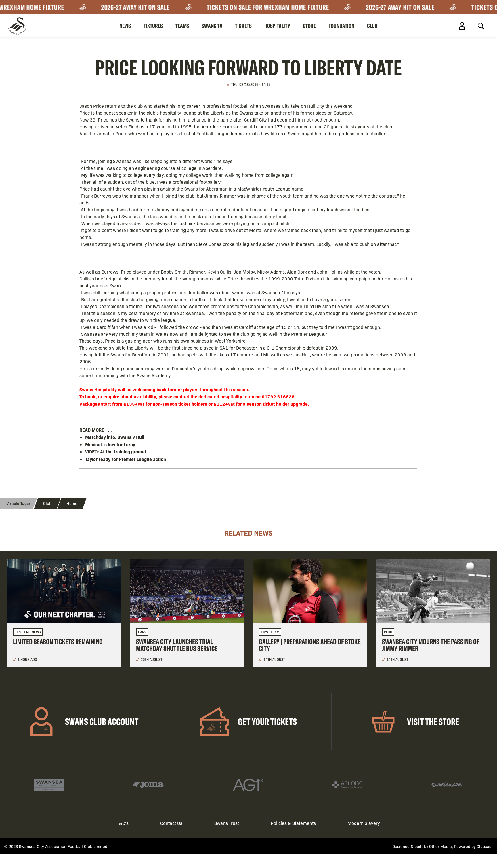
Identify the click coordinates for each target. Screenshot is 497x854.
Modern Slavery (363, 823)
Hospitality (277, 25)
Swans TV (212, 25)
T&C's (123, 823)
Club (372, 25)
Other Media (440, 846)
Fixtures (153, 25)
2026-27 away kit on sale (125, 7)
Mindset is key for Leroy (110, 444)
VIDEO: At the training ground (115, 451)
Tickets (243, 25)
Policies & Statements (293, 823)
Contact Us (171, 823)
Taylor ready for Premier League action (125, 459)
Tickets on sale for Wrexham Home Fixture (258, 7)
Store (309, 25)
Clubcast (485, 846)
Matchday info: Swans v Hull (114, 437)
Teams (182, 25)
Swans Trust (226, 823)
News (125, 25)
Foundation (341, 25)
